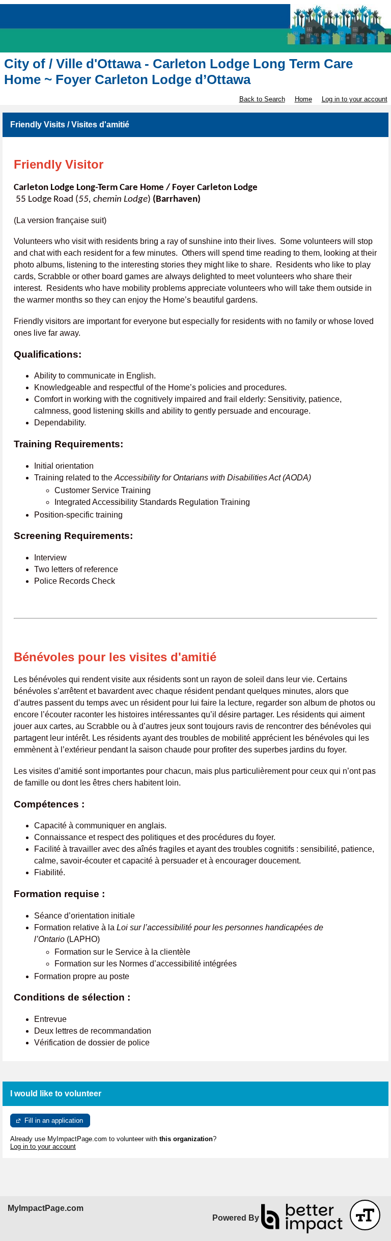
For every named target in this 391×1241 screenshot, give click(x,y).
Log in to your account (354, 99)
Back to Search (262, 99)
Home (303, 99)
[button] (365, 1215)
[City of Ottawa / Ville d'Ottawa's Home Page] (195, 28)
